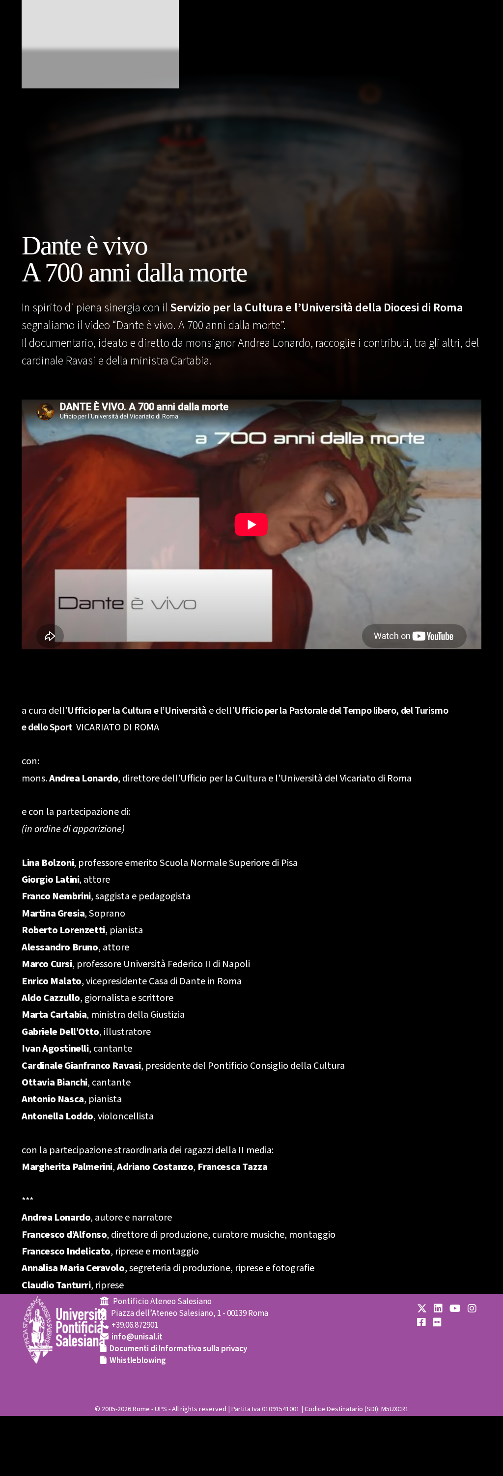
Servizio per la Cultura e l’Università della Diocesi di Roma (316, 308)
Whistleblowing (138, 1360)
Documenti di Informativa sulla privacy (178, 1349)
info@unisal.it (137, 1337)
